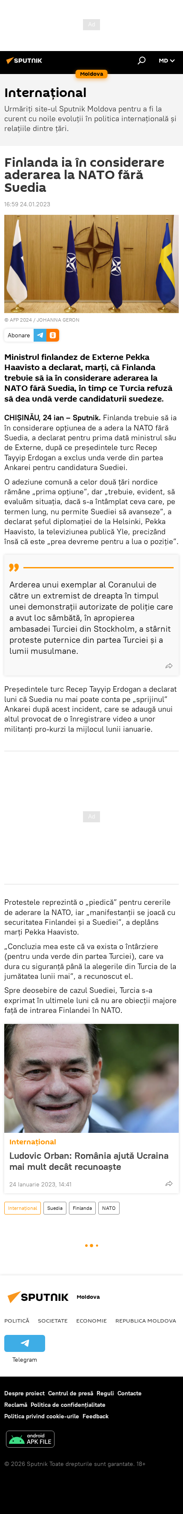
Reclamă (15, 1405)
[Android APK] (30, 1440)
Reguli (105, 1393)
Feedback (96, 1416)
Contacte (129, 1393)
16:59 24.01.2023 (27, 204)
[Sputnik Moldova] (25, 64)
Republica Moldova (145, 1320)
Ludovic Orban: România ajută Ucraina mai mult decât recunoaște (89, 1161)
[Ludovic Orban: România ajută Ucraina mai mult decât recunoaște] (91, 1078)
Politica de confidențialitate (68, 1405)
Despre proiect (24, 1393)
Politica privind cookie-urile (41, 1416)
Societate (53, 1320)
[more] (168, 665)
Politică (16, 1320)
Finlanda (82, 1208)
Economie (91, 1320)
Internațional (32, 1142)
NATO (109, 1208)
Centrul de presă (70, 1393)
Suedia (55, 1208)
